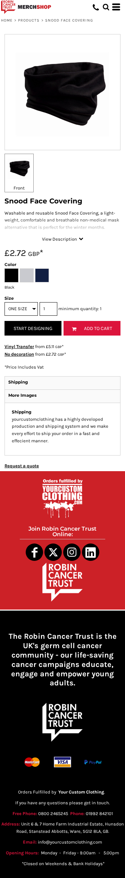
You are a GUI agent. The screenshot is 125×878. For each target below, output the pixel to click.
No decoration (19, 354)
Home (6, 20)
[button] (105, 6)
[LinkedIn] (90, 552)
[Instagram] (72, 552)
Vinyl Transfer (19, 346)
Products (29, 20)
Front (19, 188)
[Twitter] (53, 552)
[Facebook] (34, 552)
